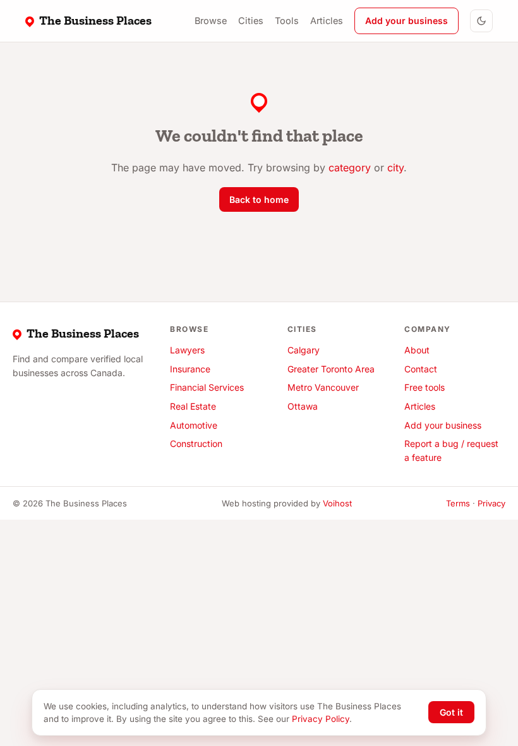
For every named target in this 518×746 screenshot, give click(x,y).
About (417, 350)
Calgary (303, 350)
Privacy (491, 503)
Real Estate (193, 406)
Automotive (193, 425)
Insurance (190, 369)
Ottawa (302, 406)
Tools (287, 20)
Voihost (337, 503)
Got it (451, 712)
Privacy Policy (320, 719)
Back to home (259, 199)
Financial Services (207, 387)
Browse (211, 20)
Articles (326, 20)
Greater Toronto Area (331, 369)
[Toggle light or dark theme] (481, 20)
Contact (420, 369)
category (349, 167)
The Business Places (95, 20)
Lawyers (187, 350)
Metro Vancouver (323, 387)
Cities (250, 20)
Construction (196, 443)
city (395, 167)
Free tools (424, 387)
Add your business (406, 20)
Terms (458, 503)
